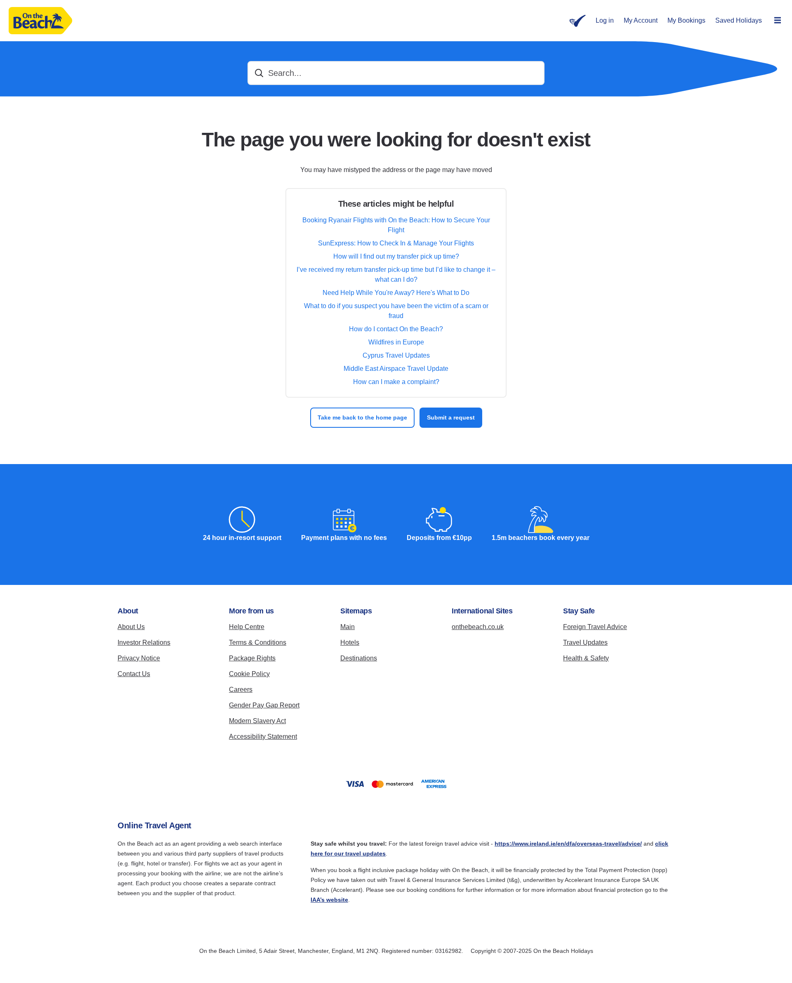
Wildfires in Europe (396, 342)
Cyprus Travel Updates (396, 355)
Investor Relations (144, 642)
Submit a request (451, 417)
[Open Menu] (778, 20)
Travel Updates (585, 642)
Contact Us (134, 673)
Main (347, 626)
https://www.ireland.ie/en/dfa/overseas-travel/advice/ (568, 843)
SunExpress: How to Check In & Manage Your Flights (396, 243)
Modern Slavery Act (257, 720)
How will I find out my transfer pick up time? (396, 256)
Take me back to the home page (362, 417)
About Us (131, 626)
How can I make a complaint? (396, 381)
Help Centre (246, 626)
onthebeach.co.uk (478, 626)
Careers (240, 689)
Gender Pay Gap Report (264, 705)
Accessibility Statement (263, 736)
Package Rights (252, 658)
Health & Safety (586, 658)
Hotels (349, 642)
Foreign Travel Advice (595, 626)
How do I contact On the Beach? (396, 328)
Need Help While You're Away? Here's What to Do (396, 292)
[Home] (40, 20)
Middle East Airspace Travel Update (396, 368)
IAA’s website (329, 899)
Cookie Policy (249, 673)
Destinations (358, 658)
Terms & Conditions (257, 642)
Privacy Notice (139, 658)
